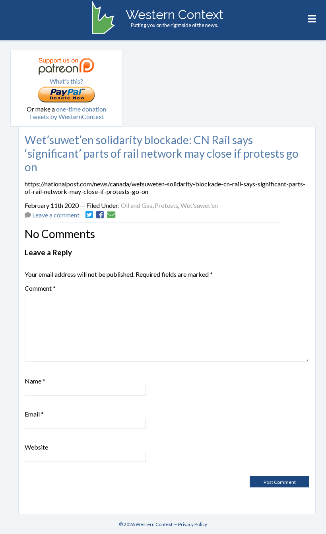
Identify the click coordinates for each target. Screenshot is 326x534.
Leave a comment (56, 215)
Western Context (174, 14)
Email (34, 414)
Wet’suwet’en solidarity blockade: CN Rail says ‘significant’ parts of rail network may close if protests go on (162, 153)
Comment (40, 288)
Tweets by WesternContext (66, 116)
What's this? (66, 81)
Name (35, 381)
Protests (166, 205)
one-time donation (81, 109)
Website (36, 447)
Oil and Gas (136, 205)
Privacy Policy (192, 524)
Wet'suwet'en (199, 205)
